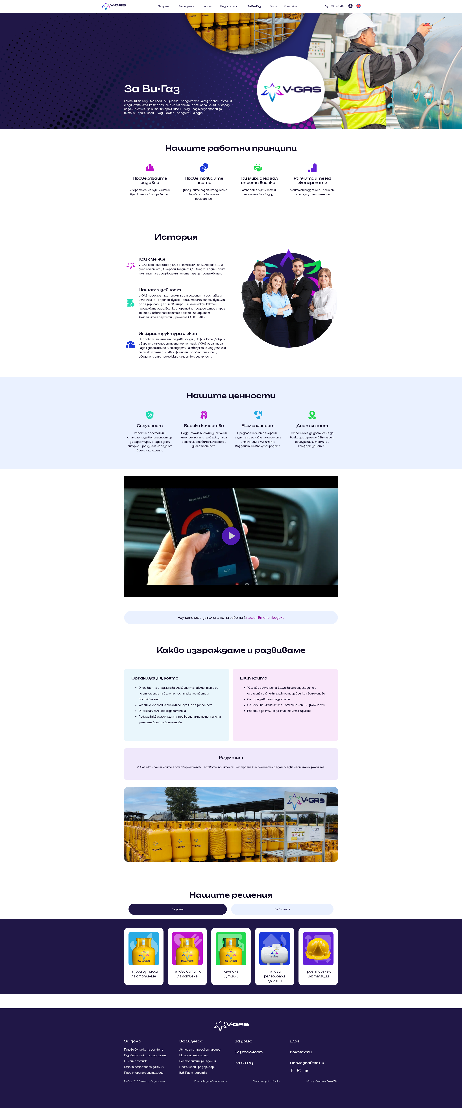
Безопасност (230, 6)
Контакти (291, 6)
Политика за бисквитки (266, 1081)
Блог (273, 6)
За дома (163, 6)
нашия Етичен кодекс (265, 617)
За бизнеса (186, 6)
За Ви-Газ (254, 6)
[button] (231, 536)
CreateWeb (332, 1081)
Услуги (208, 6)
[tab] (177, 909)
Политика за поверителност (210, 1081)
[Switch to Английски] (358, 6)
